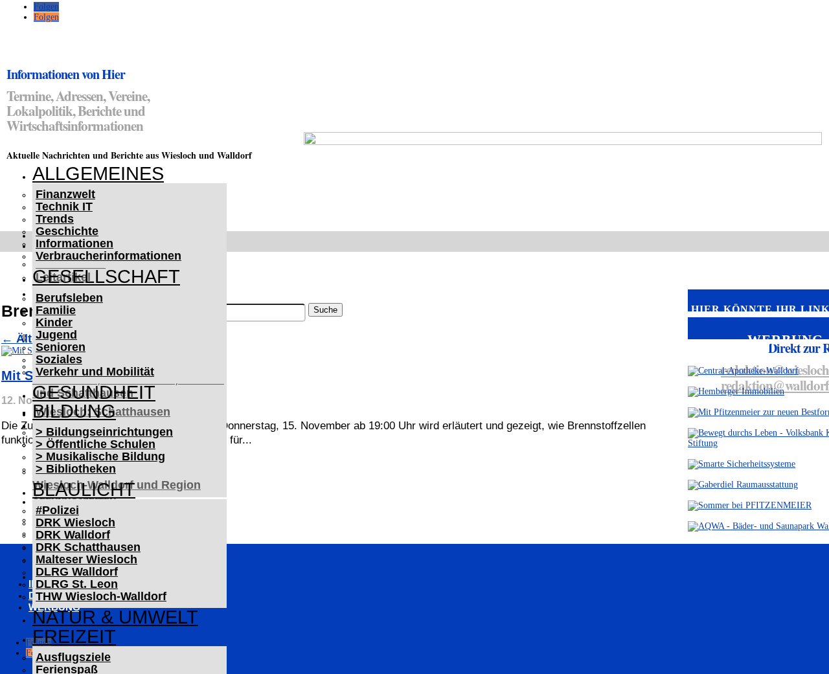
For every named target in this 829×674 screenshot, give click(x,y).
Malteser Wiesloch (86, 559)
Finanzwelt (65, 194)
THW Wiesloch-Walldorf (101, 596)
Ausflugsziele (73, 657)
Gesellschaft (106, 276)
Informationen (74, 243)
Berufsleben (69, 297)
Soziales (59, 359)
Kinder (54, 322)
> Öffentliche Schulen (95, 444)
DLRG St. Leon (77, 584)
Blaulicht (83, 489)
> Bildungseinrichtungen (104, 431)
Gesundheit (93, 392)
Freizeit (74, 636)
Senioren (60, 347)
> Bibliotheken (76, 468)
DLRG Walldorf (77, 571)
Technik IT (64, 206)
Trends (55, 218)
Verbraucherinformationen (108, 255)
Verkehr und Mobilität (95, 371)
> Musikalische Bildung (100, 456)
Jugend (56, 334)
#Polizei (57, 510)
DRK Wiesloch (75, 522)
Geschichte (67, 231)
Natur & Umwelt (115, 617)
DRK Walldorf (73, 534)
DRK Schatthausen (88, 547)
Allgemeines (98, 173)
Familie (56, 310)
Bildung (74, 411)
